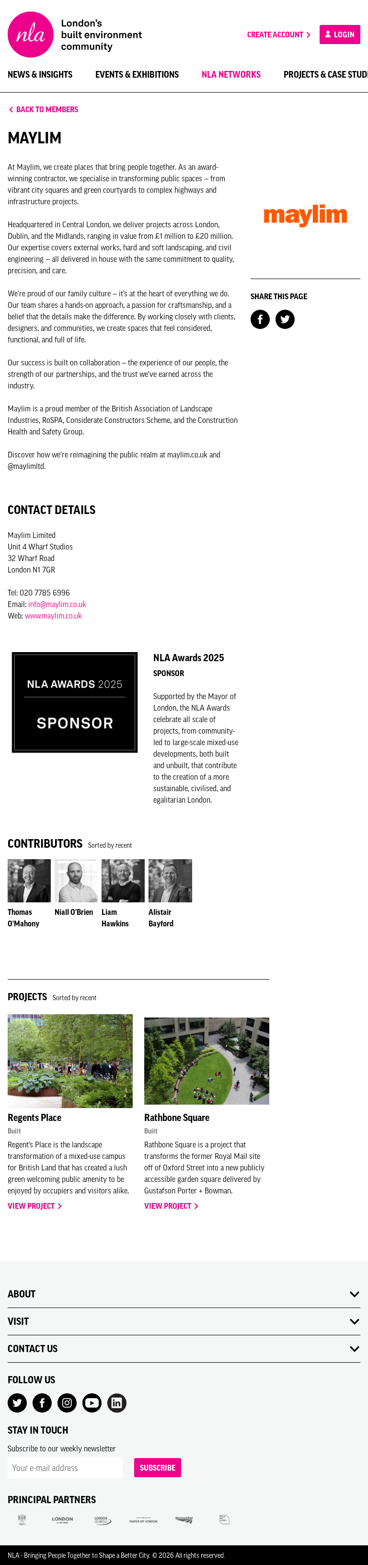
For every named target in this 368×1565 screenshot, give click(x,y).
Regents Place (34, 1117)
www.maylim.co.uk (53, 615)
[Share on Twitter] (285, 318)
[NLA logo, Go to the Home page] (75, 35)
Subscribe (157, 1467)
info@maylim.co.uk (57, 604)
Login (344, 34)
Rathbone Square (176, 1117)
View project (32, 1206)
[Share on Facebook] (260, 318)
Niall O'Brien (74, 912)
